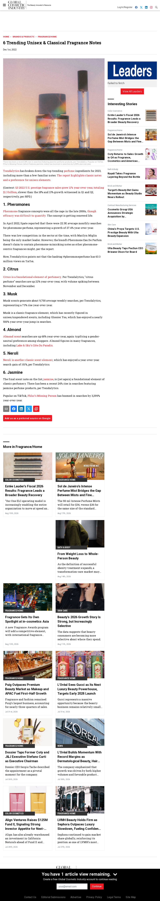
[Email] (6, 409)
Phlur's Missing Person (42, 395)
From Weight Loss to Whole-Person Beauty (78, 556)
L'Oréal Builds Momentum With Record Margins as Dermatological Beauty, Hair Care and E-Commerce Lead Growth (80, 756)
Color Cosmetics (115, 111)
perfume (69, 170)
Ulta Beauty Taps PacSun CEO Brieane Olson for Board (125, 250)
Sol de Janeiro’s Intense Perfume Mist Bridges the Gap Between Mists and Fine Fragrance (124, 138)
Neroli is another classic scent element (28, 360)
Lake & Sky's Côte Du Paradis (34, 345)
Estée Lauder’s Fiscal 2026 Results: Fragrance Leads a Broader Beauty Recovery (124, 119)
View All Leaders (132, 91)
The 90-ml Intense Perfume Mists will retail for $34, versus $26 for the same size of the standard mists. (79, 504)
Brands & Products (23, 37)
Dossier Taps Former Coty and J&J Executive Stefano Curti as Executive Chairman (27, 756)
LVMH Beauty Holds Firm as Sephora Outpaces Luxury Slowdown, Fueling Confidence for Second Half (80, 824)
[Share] (14, 409)
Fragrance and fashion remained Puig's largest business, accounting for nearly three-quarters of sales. (27, 703)
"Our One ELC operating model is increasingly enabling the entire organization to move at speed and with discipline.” (27, 504)
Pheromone (10, 211)
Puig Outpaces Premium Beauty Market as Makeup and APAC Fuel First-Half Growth (27, 689)
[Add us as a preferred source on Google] (36, 409)
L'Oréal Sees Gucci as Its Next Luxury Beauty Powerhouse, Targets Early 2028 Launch (79, 689)
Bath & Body (113, 169)
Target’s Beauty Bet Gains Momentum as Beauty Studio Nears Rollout (125, 194)
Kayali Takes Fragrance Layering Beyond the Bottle (124, 175)
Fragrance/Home (47, 37)
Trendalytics (11, 170)
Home (6, 37)
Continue (97, 886)
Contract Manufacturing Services (122, 205)
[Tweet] (29, 409)
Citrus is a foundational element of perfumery (32, 277)
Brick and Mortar (115, 186)
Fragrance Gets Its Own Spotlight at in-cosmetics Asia (27, 619)
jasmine (48, 379)
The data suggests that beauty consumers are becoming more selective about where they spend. (79, 635)
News (60, 746)
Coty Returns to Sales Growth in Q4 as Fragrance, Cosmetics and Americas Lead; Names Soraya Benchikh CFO (125, 158)
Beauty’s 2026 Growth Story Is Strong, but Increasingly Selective (79, 621)
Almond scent (12, 336)
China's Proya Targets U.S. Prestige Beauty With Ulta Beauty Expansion (124, 232)
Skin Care (112, 225)
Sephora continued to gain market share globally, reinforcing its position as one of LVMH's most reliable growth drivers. (79, 838)
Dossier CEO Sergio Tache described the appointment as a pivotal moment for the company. (27, 770)
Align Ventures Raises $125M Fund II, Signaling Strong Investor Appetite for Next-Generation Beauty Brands (26, 824)
